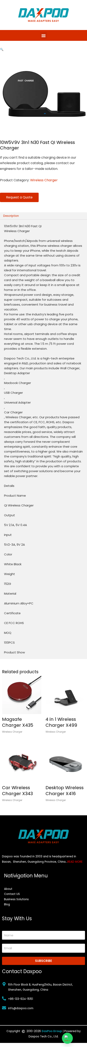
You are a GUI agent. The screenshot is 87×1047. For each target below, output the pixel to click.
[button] (43, 35)
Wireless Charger (44, 180)
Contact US (12, 894)
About (8, 889)
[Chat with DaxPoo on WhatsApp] (67, 1038)
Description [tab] (11, 216)
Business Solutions (16, 899)
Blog (7, 904)
